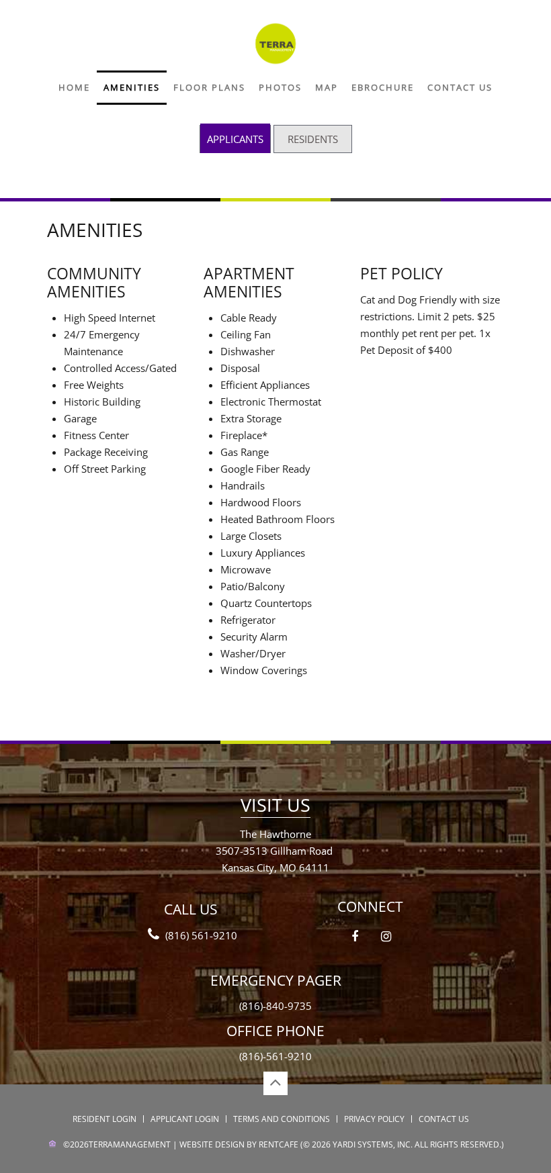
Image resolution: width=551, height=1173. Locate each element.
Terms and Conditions (281, 1119)
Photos (280, 87)
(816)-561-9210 (275, 1056)
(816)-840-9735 (275, 1006)
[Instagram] (386, 937)
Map (326, 87)
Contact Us (460, 87)
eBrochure (382, 87)
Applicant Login (185, 1119)
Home (74, 87)
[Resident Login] (312, 139)
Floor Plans (209, 87)
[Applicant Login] (235, 138)
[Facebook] (355, 937)
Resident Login (104, 1119)
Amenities (131, 87)
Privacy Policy (374, 1119)
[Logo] (276, 42)
